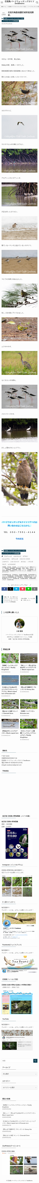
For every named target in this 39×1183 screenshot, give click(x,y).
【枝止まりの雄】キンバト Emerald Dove (16, 1136)
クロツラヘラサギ (25, 559)
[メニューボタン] (2, 2)
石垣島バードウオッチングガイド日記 (13, 18)
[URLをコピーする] (34, 589)
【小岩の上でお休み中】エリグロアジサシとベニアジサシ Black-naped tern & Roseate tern (19, 1123)
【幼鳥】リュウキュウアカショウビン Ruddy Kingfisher (17, 1107)
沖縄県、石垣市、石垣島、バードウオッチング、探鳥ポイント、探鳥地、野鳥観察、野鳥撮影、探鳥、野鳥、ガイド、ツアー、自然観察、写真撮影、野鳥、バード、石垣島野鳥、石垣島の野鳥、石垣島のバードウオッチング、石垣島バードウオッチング (19, 569)
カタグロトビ (17, 556)
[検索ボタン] (37, 2)
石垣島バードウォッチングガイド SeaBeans (19, 2)
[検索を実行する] (35, 1061)
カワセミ (25, 556)
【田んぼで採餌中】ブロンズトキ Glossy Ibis (17, 1130)
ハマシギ (30, 561)
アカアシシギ (8, 556)
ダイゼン (23, 561)
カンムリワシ (6, 559)
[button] (4, 589)
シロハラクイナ (14, 561)
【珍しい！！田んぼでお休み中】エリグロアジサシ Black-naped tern (19, 1115)
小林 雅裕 (19, 631)
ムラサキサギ (11, 564)
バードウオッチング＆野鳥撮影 (10, 21)
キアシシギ (15, 559)
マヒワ (4, 564)
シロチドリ (5, 561)
